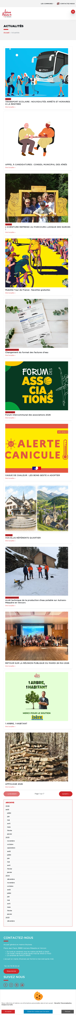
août (7, 809)
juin (8, 816)
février (9, 830)
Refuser (67, 1011)
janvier (9, 834)
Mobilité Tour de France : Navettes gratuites (27, 290)
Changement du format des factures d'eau (26, 352)
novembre (11, 841)
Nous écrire (11, 971)
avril (8, 823)
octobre (10, 844)
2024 (8, 876)
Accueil (6, 33)
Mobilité (8, 99)
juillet (9, 813)
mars (9, 827)
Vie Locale (9, 535)
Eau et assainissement (12, 349)
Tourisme (8, 224)
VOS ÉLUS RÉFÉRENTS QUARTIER (23, 538)
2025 (7, 837)
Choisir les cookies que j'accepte (38, 1011)
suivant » (65, 794)
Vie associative (10, 412)
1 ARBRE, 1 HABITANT (16, 724)
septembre (11, 848)
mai (8, 820)
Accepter (8, 1011)
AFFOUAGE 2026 (14, 784)
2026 (8, 806)
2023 (7, 917)
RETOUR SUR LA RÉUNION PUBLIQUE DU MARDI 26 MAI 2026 (37, 663)
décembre (11, 879)
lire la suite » (10, 107)
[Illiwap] (22, 985)
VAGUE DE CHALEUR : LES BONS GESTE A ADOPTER (32, 475)
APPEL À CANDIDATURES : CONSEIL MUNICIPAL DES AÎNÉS (36, 165)
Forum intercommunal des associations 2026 (28, 415)
